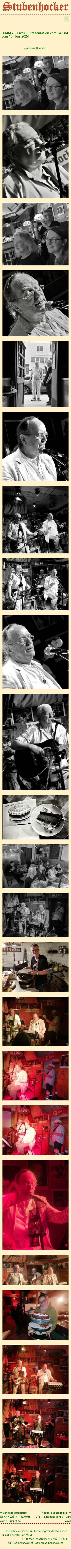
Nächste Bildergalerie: (55, 1512)
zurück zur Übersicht (35, 48)
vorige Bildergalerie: (15, 1512)
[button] (66, 19)
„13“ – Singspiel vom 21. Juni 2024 (53, 1518)
